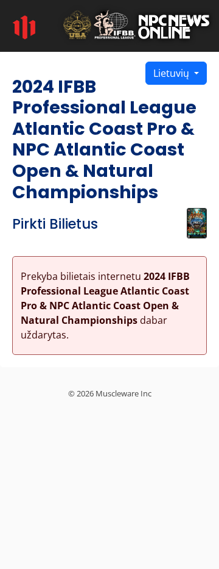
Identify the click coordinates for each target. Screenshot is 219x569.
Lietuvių (172, 73)
